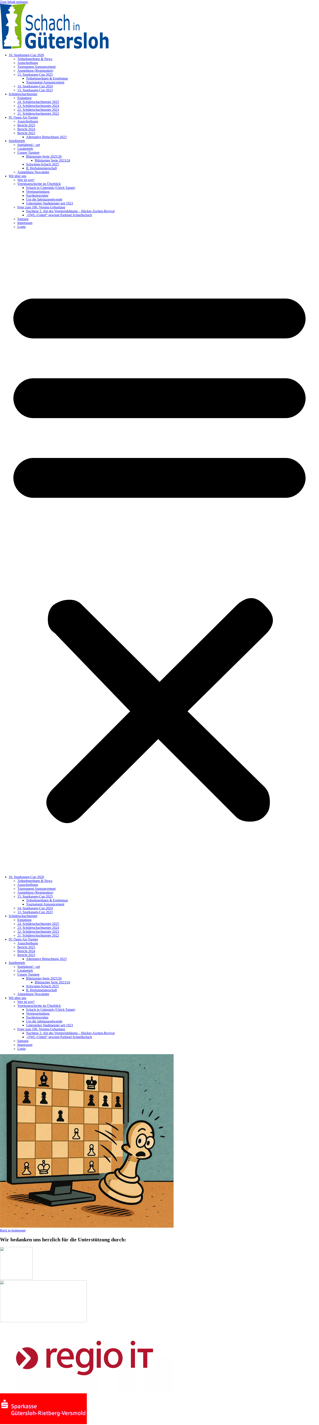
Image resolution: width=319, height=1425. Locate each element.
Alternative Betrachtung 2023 (46, 137)
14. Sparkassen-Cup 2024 (35, 86)
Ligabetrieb (25, 149)
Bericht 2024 (26, 129)
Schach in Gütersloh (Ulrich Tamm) (50, 188)
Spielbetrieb (17, 141)
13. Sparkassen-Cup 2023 (35, 90)
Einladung (24, 98)
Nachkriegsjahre (37, 195)
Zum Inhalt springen (14, 2)
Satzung (22, 219)
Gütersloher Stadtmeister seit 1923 (49, 203)
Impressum (24, 223)
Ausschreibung (27, 63)
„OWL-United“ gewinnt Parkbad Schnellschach (59, 215)
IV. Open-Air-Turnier (23, 117)
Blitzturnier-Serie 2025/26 (44, 156)
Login (21, 227)
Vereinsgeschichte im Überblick (39, 184)
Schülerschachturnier (23, 94)
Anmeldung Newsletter (33, 172)
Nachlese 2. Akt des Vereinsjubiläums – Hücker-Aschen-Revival (70, 211)
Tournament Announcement (36, 67)
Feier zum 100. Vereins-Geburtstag (41, 207)
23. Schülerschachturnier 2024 (38, 106)
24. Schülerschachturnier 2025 (38, 102)
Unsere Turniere (28, 152)
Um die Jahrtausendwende (44, 199)
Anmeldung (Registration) (35, 70)
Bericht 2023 (26, 133)
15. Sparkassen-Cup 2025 (35, 74)
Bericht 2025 (26, 125)
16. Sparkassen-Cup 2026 (26, 55)
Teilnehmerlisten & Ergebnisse (47, 78)
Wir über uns (17, 176)
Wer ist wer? (26, 180)
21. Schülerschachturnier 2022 (38, 113)
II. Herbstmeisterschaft (41, 168)
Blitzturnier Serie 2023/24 (52, 160)
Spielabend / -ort (28, 145)
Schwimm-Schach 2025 (42, 164)
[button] (159, 552)
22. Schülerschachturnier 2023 (38, 109)
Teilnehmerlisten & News (34, 59)
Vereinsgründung (37, 191)
